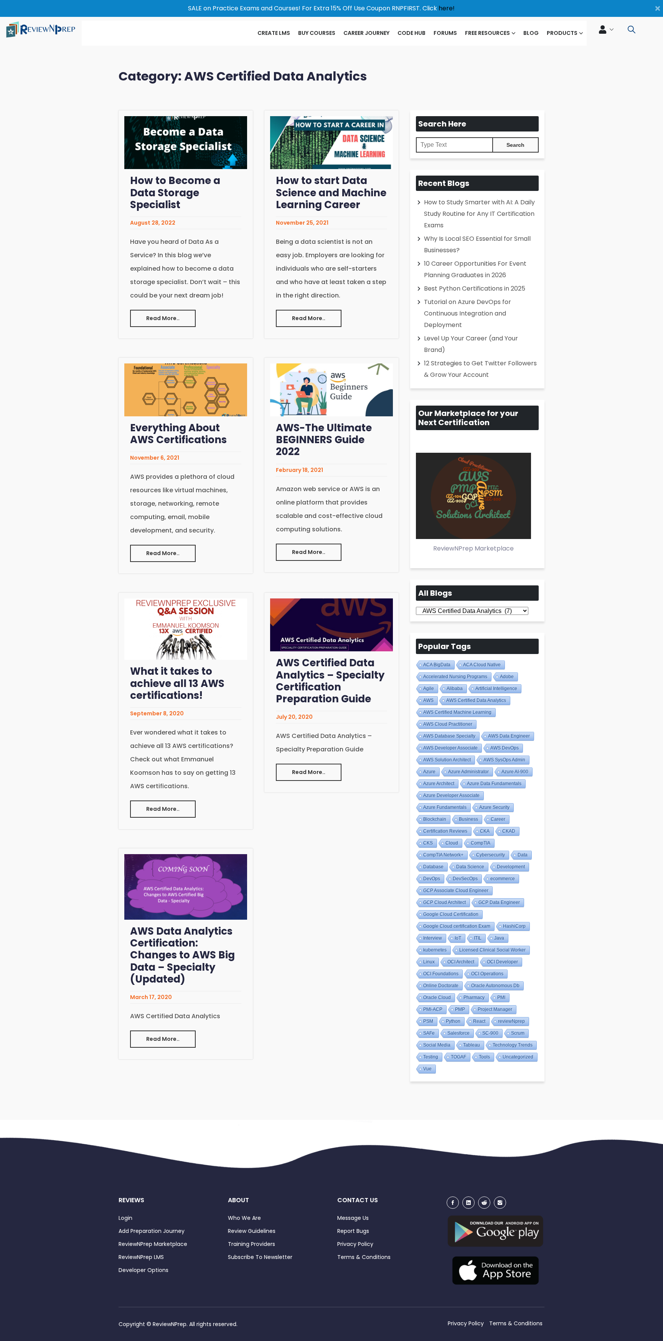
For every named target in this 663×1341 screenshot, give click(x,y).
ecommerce (502, 878)
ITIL (478, 938)
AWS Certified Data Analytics (476, 700)
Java (499, 938)
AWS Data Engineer (509, 736)
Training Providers (251, 1244)
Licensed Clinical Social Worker (492, 950)
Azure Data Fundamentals (494, 783)
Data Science (470, 866)
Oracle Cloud (437, 997)
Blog (531, 33)
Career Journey (366, 33)
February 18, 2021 (299, 470)
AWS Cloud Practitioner (447, 724)
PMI (501, 997)
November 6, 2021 (154, 458)
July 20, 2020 (294, 717)
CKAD (508, 831)
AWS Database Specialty (449, 736)
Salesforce (458, 1033)
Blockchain (434, 819)
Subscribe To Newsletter (260, 1257)
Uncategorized (518, 1057)
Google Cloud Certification (450, 914)
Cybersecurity (490, 855)
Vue (427, 1068)
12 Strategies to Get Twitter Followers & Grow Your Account (480, 369)
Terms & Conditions (364, 1257)
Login (125, 1218)
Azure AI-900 (514, 771)
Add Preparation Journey (152, 1231)
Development (511, 866)
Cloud (451, 843)
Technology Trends (513, 1045)
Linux (429, 962)
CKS (428, 843)
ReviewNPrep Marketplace (153, 1244)
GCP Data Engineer (499, 902)
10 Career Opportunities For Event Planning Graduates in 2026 (475, 269)
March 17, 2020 (151, 997)
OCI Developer (502, 962)
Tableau (471, 1045)
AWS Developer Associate (450, 748)
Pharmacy (474, 997)
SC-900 (490, 1033)
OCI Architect (460, 962)
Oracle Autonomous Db (495, 985)
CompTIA (480, 843)
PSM (428, 1021)
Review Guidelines (251, 1231)
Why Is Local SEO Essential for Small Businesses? (477, 244)
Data (523, 855)
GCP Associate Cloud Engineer (455, 890)
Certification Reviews (445, 831)
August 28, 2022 (152, 223)
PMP (460, 1009)
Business (468, 819)
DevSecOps (465, 878)
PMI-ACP (432, 1009)
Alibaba (455, 688)
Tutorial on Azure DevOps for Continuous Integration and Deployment (467, 313)
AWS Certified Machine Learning (457, 712)
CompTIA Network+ (443, 855)
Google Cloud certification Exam (456, 926)
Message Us (353, 1218)
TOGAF (458, 1057)
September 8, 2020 (157, 713)
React (479, 1021)
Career (498, 819)
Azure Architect (438, 783)
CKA (485, 831)
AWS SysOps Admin (504, 760)
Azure (429, 771)
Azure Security (494, 807)
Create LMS (273, 33)
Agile (428, 688)
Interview (432, 938)
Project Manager (495, 1009)
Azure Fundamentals (445, 807)
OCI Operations (487, 973)
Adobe (507, 676)
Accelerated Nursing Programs (455, 676)
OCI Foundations (440, 973)
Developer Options (143, 1270)
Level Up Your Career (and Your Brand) (471, 344)
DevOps (431, 878)
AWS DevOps (504, 748)
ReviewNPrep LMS (141, 1257)
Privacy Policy (355, 1244)
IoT (458, 938)
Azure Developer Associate (451, 795)
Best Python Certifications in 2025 (474, 288)
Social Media (436, 1045)
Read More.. (163, 318)
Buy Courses (316, 33)
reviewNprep (511, 1021)
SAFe (429, 1033)
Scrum (517, 1033)
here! (447, 8)
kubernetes (435, 950)
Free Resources (487, 33)
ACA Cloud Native (482, 664)
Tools (484, 1057)
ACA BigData (436, 664)
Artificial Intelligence (496, 688)
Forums (445, 33)
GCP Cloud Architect (444, 902)
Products (562, 33)
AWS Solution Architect (447, 760)
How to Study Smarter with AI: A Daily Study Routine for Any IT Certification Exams (479, 214)
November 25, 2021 (302, 223)
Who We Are (244, 1218)
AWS (428, 700)
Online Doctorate (440, 985)
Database (433, 866)
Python (453, 1021)
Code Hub (411, 33)
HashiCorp (514, 926)
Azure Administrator (468, 771)
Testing (430, 1057)
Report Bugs (353, 1231)
